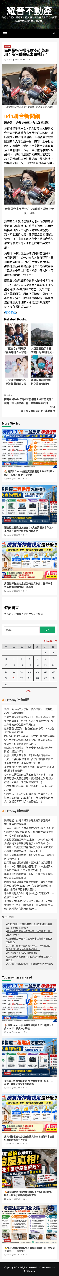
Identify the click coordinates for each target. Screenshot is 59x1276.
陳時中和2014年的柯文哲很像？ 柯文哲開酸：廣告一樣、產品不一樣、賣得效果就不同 (29, 399)
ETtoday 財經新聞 (17, 811)
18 (13, 671)
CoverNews (45, 1267)
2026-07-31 (18, 591)
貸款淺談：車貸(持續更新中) (22, 953)
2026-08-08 (18, 535)
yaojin (9, 60)
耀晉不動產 (29, 11)
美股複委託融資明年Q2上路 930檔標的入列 (28, 839)
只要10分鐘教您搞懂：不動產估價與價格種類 (30, 964)
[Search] (54, 33)
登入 (21, 614)
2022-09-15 (20, 60)
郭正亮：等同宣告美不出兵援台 (38, 409)
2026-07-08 (18, 1255)
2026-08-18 (18, 479)
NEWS (7, 46)
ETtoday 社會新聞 (17, 700)
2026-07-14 (18, 1199)
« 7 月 (28, 691)
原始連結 (10, 312)
